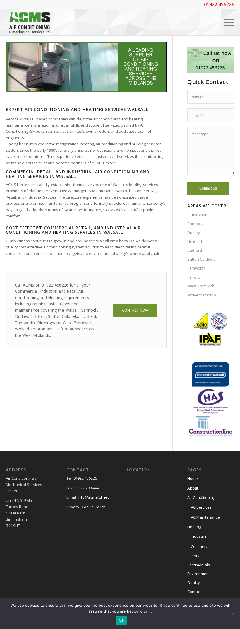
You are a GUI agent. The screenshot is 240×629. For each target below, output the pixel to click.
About (192, 488)
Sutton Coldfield (201, 259)
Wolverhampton (201, 295)
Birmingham (197, 214)
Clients (193, 555)
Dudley (193, 232)
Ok (121, 620)
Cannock (195, 223)
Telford (193, 277)
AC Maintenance (205, 517)
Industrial (199, 536)
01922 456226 (85, 478)
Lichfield (194, 241)
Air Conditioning (201, 497)
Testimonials (198, 564)
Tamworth (196, 268)
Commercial (201, 546)
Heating (194, 526)
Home (192, 478)
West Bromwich (201, 286)
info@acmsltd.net (93, 497)
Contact (194, 591)
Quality (193, 582)
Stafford (194, 250)
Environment (198, 573)
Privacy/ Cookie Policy (85, 506)
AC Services (201, 507)
